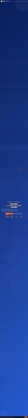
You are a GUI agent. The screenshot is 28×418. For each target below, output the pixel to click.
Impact (23, 1)
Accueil (8, 1)
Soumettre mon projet (19, 213)
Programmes (13, 1)
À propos (11, 1)
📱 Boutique (20, 1)
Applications (17, 1)
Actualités (26, 1)
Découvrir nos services (10, 213)
